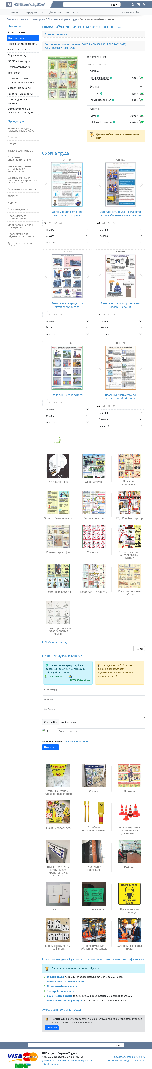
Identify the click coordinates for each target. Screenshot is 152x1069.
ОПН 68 (67, 343)
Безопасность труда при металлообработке (67, 305)
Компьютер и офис (19, 67)
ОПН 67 (120, 251)
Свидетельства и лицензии (129, 1056)
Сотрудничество (34, 12)
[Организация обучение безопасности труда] (67, 185)
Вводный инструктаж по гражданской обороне (120, 396)
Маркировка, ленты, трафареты (21, 226)
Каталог (14, 12)
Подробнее (51, 1027)
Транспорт (14, 72)
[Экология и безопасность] (67, 368)
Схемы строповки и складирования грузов (21, 110)
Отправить (50, 747)
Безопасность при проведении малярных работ (120, 305)
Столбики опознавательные (19, 158)
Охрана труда (16, 38)
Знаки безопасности (21, 150)
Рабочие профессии (59, 995)
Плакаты (13, 144)
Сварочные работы (19, 88)
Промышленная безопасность (66, 981)
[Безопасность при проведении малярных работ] (120, 276)
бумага (94, 86)
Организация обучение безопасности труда (67, 213)
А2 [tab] (99, 64)
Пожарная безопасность (22, 43)
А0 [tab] (89, 64)
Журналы (13, 202)
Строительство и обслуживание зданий (21, 80)
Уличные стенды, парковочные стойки (21, 129)
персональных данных (78, 741)
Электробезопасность (21, 49)
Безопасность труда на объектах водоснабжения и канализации (120, 213)
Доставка (55, 12)
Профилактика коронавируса (17, 217)
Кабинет (13, 196)
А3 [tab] (105, 64)
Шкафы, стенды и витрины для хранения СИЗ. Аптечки (22, 180)
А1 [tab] (94, 64)
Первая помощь (17, 55)
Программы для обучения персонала (21, 235)
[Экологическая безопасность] (62, 78)
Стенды (12, 137)
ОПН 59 (67, 251)
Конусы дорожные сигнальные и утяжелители (19, 168)
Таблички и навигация (22, 189)
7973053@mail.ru (80, 680)
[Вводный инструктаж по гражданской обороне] (120, 368)
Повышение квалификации (64, 1000)
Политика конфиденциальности (126, 1060)
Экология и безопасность (67, 395)
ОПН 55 (120, 159)
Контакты (72, 12)
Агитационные (16, 32)
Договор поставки (56, 34)
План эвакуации (18, 209)
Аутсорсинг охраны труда (20, 244)
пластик (95, 108)
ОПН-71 (120, 343)
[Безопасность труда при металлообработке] (67, 276)
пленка (94, 71)
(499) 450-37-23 (57, 676)
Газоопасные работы (20, 93)
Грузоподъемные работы (18, 101)
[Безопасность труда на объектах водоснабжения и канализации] (120, 185)
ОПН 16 (67, 159)
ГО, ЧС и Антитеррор (20, 61)
